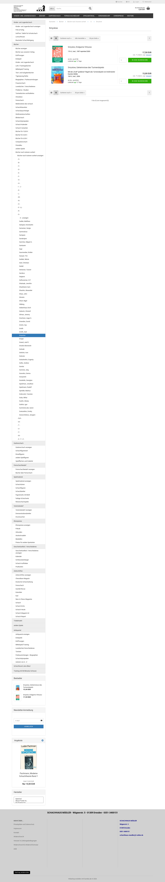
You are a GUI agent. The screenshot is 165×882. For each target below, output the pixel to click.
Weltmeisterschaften (23, 114)
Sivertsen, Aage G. (25, 318)
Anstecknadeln (21, 535)
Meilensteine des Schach (24, 104)
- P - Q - (19, 207)
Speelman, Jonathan (26, 384)
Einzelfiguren (20, 454)
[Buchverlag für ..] (28, 803)
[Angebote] (42, 740)
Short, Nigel (23, 301)
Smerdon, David (24, 321)
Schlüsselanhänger (22, 560)
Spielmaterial (89, 16)
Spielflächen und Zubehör (24, 461)
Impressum (18, 828)
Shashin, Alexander (25, 290)
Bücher (42, 16)
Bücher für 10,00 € (22, 131)
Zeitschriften (18, 571)
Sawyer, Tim (23, 256)
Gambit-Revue (20, 589)
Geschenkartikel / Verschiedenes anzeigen (27, 552)
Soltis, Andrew (24, 363)
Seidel (21, 266)
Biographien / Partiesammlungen (27, 79)
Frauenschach (20, 83)
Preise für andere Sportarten (25, 542)
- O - (18, 204)
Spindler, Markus (25, 391)
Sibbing (21, 304)
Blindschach (20, 117)
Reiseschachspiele (22, 502)
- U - (18, 429)
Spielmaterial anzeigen (23, 481)
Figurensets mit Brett (23, 495)
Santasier (22, 245)
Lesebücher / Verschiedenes (25, 86)
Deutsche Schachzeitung (24, 582)
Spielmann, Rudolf (25, 387)
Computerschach (21, 142)
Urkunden (19, 532)
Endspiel (18, 59)
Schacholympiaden (22, 121)
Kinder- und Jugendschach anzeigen (28, 26)
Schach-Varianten (22, 128)
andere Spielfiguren (22, 457)
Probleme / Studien (22, 90)
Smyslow (22, 335)
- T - (18, 425)
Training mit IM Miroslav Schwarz (25, 671)
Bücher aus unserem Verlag (25, 52)
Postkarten (19, 567)
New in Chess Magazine (24, 599)
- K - (18, 190)
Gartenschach (55, 16)
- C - (18, 166)
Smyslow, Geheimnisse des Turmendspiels (86, 67)
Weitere (130, 16)
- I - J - (19, 187)
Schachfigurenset (22, 451)
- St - (19, 422)
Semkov (22, 273)
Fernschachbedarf (72, 16)
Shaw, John (23, 294)
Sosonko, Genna (24, 373)
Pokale (18, 529)
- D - (18, 169)
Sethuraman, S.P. (25, 280)
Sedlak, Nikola (24, 259)
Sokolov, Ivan (23, 352)
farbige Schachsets (22, 498)
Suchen (119, 2)
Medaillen (19, 539)
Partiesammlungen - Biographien (27, 655)
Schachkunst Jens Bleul (22, 666)
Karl (17, 596)
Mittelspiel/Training (22, 69)
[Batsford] (28, 799)
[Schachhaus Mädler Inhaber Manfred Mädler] (29, 8)
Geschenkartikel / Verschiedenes (25, 547)
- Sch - (19, 418)
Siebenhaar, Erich (25, 308)
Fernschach (20, 100)
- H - (18, 183)
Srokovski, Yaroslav (26, 394)
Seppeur (22, 276)
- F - (18, 176)
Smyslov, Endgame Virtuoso (80, 47)
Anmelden (28, 726)
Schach (18, 603)
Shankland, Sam (24, 287)
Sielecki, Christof (25, 311)
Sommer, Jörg (24, 370)
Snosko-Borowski (25, 346)
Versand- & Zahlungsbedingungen (25, 841)
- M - (18, 197)
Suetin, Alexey (24, 401)
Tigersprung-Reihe (22, 76)
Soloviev (22, 356)
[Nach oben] (158, 878)
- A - (18, 159)
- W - (19, 435)
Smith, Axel (23, 332)
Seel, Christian (24, 263)
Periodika (19, 145)
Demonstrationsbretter (23, 513)
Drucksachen (20, 517)
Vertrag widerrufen (22, 872)
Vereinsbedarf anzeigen (24, 510)
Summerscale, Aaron (26, 408)
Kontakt (16, 832)
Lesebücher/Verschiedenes (25, 648)
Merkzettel (147, 2)
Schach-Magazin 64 (22, 613)
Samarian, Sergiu (25, 228)
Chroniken (19, 97)
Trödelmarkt (18, 621)
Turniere (18, 651)
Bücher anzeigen (21, 48)
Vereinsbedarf (104, 16)
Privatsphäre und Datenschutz (24, 824)
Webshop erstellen (74, 879)
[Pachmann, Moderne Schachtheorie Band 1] (28, 757)
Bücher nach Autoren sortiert (25, 152)
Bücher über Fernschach (24, 473)
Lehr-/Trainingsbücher (23, 66)
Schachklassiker (21, 107)
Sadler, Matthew (24, 221)
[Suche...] (90, 8)
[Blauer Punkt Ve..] (28, 801)
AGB (15, 849)
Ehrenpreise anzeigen (23, 525)
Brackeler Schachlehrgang (25, 40)
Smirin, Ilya (23, 325)
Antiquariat (17, 630)
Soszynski (22, 377)
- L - (18, 194)
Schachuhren (20, 484)
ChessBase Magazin (23, 578)
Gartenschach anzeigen (24, 447)
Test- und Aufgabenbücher (25, 73)
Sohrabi (21, 349)
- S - (18, 214)
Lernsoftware (20, 37)
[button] (127, 2)
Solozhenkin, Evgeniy (26, 359)
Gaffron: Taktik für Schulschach (26, 33)
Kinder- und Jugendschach (25, 16)
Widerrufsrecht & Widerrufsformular (26, 845)
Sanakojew (23, 238)
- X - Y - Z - (20, 439)
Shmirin (21, 297)
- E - (18, 173)
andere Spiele (20, 149)
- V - (18, 432)
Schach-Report (21, 616)
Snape (21, 339)
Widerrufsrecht (19, 836)
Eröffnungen (20, 55)
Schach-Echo (20, 606)
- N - (18, 200)
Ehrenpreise (119, 16)
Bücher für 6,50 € (21, 138)
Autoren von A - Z (21, 662)
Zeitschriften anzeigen (23, 575)
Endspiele (19, 638)
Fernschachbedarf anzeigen (25, 469)
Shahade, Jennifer (25, 283)
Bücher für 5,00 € (21, 135)
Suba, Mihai (23, 397)
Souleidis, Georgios (25, 380)
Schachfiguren (20, 488)
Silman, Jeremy (24, 314)
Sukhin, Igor (23, 404)
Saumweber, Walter (25, 252)
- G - (18, 180)
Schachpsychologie (22, 111)
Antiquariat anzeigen (22, 634)
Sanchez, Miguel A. (25, 242)
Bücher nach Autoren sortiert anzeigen (30, 155)
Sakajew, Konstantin (26, 225)
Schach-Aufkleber (22, 563)
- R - (18, 211)
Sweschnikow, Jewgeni (27, 415)
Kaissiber (19, 592)
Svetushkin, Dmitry (25, 411)
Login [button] (137, 2)
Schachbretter (20, 491)
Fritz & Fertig (20, 30)
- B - (18, 162)
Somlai (21, 366)
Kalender (19, 556)
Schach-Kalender (21, 124)
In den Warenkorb (140, 60)
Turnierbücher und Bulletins (25, 93)
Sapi (20, 249)
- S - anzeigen (23, 218)
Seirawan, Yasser (25, 270)
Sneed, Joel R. (24, 342)
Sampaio (22, 235)
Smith (21, 328)
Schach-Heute (20, 609)
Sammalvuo (23, 232)
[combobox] (66, 38)
